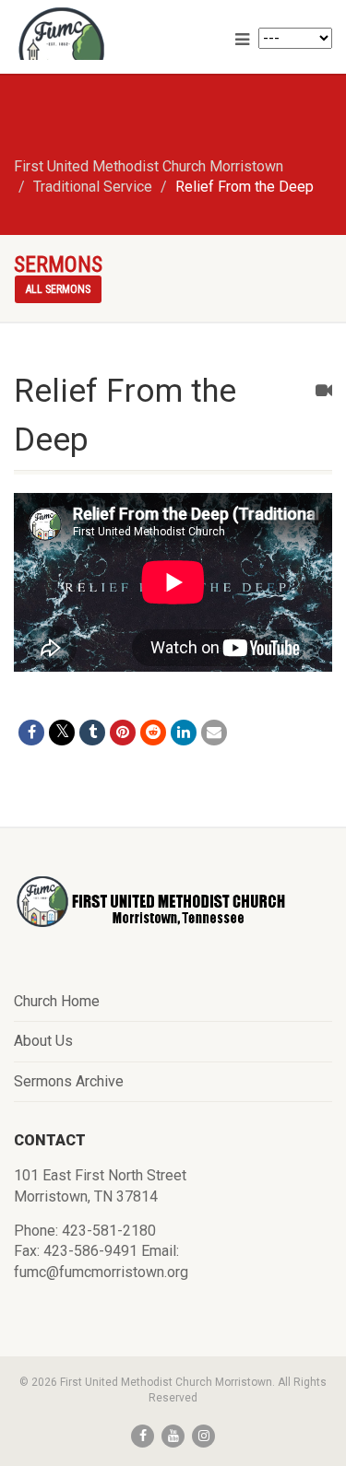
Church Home (57, 1001)
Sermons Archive (69, 1081)
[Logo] (115, 51)
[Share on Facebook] (31, 732)
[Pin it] (123, 732)
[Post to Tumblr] (92, 732)
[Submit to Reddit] (153, 732)
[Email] (214, 732)
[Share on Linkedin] (184, 732)
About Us (43, 1041)
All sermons (58, 289)
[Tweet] (62, 732)
